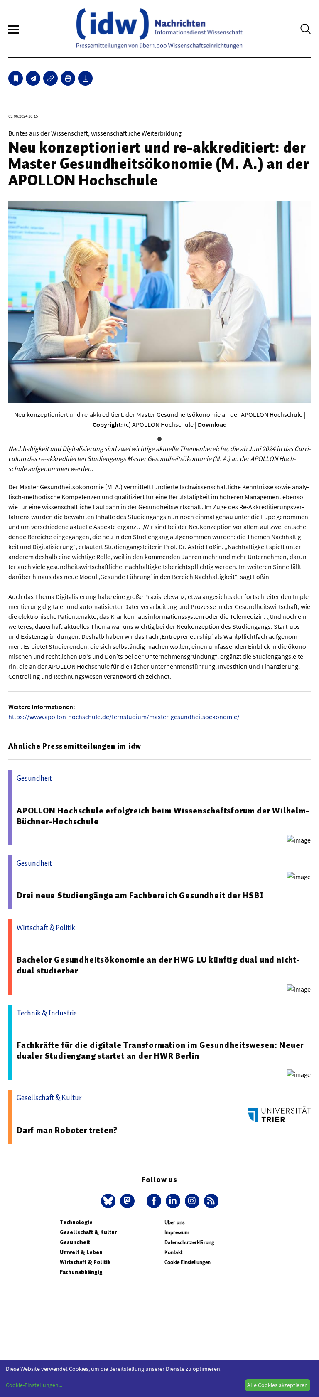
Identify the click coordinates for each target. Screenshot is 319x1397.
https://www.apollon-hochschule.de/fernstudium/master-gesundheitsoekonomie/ (124, 716)
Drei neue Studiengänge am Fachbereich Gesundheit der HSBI (140, 895)
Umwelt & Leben (81, 1252)
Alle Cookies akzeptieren (277, 1385)
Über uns (174, 1222)
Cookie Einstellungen (187, 1262)
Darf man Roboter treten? (67, 1130)
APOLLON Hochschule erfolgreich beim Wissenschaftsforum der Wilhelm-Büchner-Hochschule (163, 816)
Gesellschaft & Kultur (88, 1232)
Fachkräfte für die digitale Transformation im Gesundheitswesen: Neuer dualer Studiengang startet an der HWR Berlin (160, 1050)
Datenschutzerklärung (189, 1242)
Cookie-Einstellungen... (34, 1385)
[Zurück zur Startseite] (159, 28)
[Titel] (15, 78)
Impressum (176, 1232)
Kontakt (173, 1252)
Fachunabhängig (81, 1272)
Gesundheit (75, 1242)
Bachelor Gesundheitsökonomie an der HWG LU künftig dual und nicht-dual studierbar (158, 965)
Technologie (76, 1222)
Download (212, 424)
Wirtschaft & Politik (85, 1262)
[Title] (50, 78)
